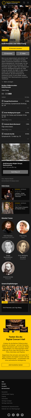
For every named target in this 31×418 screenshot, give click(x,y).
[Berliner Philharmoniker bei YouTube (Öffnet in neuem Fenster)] (8, 414)
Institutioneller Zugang (8, 394)
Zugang (4, 396)
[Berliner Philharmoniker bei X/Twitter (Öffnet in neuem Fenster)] (17, 414)
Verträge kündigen (7, 401)
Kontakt (4, 384)
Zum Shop (14, 172)
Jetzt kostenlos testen (15, 365)
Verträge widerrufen (7, 403)
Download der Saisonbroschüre (10, 406)
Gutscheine (5, 398)
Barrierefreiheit (6, 388)
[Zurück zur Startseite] (11, 3)
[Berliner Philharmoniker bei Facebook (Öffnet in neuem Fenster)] (13, 414)
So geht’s (4, 386)
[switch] (28, 107)
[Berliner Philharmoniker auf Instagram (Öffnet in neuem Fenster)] (22, 414)
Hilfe (3, 381)
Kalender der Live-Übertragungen (11, 408)
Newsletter (5, 392)
